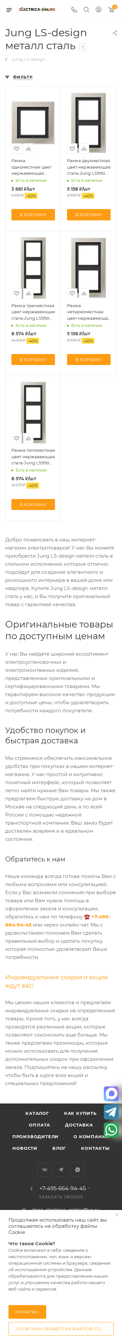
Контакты (95, 1148)
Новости (24, 1148)
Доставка (79, 1124)
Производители (35, 1136)
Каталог (37, 1113)
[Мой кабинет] (99, 10)
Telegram (61, 1170)
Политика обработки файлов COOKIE (64, 1328)
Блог (59, 1148)
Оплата (39, 1124)
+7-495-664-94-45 (62, 1188)
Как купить (80, 1113)
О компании (92, 1136)
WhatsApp (78, 1170)
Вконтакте (44, 1170)
